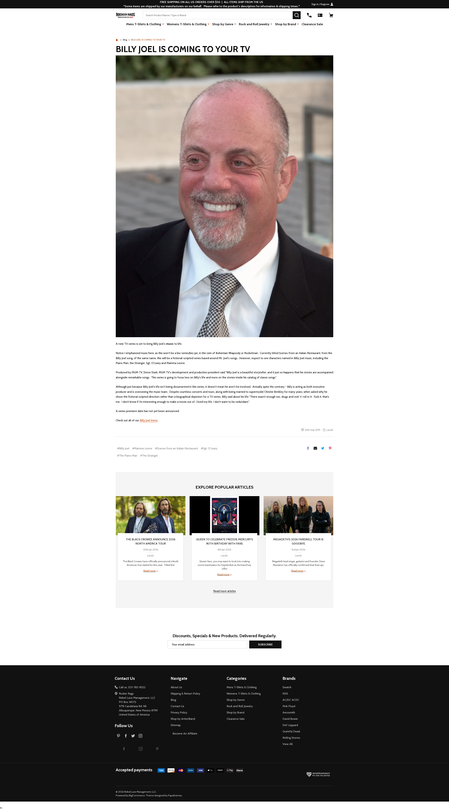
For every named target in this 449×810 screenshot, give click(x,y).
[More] (163, 24)
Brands (289, 678)
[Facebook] (308, 448)
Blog (173, 700)
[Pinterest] (330, 448)
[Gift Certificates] (320, 15)
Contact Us (177, 706)
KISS (285, 693)
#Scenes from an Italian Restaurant (176, 448)
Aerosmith (289, 712)
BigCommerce (137, 795)
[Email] (315, 448)
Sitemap (176, 725)
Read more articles (224, 591)
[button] (123, 748)
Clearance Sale (312, 24)
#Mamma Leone (142, 448)
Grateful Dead (291, 731)
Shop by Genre (222, 24)
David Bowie (290, 718)
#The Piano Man (127, 455)
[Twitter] (323, 448)
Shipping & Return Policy (185, 693)
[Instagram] (140, 736)
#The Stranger (149, 455)
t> (166, 404)
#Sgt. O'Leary (209, 448)
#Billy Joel (123, 448)
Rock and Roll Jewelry (254, 24)
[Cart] (331, 15)
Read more (149, 570)
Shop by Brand (285, 24)
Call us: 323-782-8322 (132, 687)
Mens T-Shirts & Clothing (143, 24)
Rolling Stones (291, 737)
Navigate (179, 678)
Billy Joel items (149, 420)
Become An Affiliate (185, 733)
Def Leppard (290, 725)
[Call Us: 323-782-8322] (309, 15)
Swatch (287, 687)
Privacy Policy (179, 712)
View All (288, 744)
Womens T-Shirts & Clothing (187, 24)
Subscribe (265, 644)
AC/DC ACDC (291, 700)
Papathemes (175, 795)
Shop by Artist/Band (183, 718)
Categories (236, 678)
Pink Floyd (289, 706)
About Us (176, 687)
